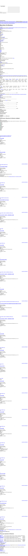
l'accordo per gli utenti (18, 176)
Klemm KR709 (2, 541)
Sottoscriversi (2, 175)
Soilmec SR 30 (2, 536)
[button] (14, 16)
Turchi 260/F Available (3, 166)
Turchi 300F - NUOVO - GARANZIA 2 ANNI (7, 318)
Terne (0, 23)
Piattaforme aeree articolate (7, 23)
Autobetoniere (13, 23)
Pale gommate (6, 22)
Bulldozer (21, 22)
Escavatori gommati (25, 22)
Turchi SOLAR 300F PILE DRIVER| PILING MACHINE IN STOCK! (10, 303)
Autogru (3, 23)
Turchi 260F (2, 444)
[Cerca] (14, 10)
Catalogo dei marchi (2, 545)
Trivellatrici (24, 21)
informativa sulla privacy (12, 176)
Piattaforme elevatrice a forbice (16, 22)
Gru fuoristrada (10, 22)
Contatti (5, 542)
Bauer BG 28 (1, 537)
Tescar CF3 (1, 540)
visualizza (1, 115)
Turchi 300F (2, 138)
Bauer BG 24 (1, 539)
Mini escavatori (2, 22)
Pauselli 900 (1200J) (3, 259)
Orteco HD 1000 (2, 152)
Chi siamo (1, 542)
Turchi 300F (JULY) (3, 503)
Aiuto (3, 542)
